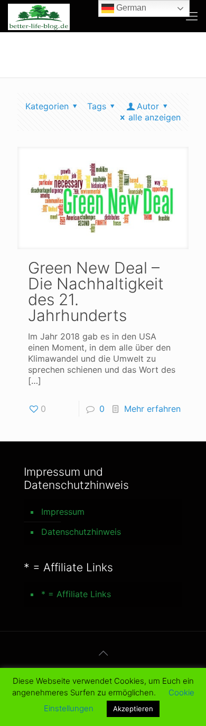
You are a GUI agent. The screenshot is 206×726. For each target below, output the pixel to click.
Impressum (63, 511)
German (130, 7)
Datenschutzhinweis (81, 531)
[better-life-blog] (39, 16)
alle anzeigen (154, 117)
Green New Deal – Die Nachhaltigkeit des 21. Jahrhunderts (96, 291)
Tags (96, 106)
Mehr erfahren (152, 408)
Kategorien (47, 106)
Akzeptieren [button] (133, 708)
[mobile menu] (192, 16)
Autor (148, 106)
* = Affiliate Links (76, 594)
